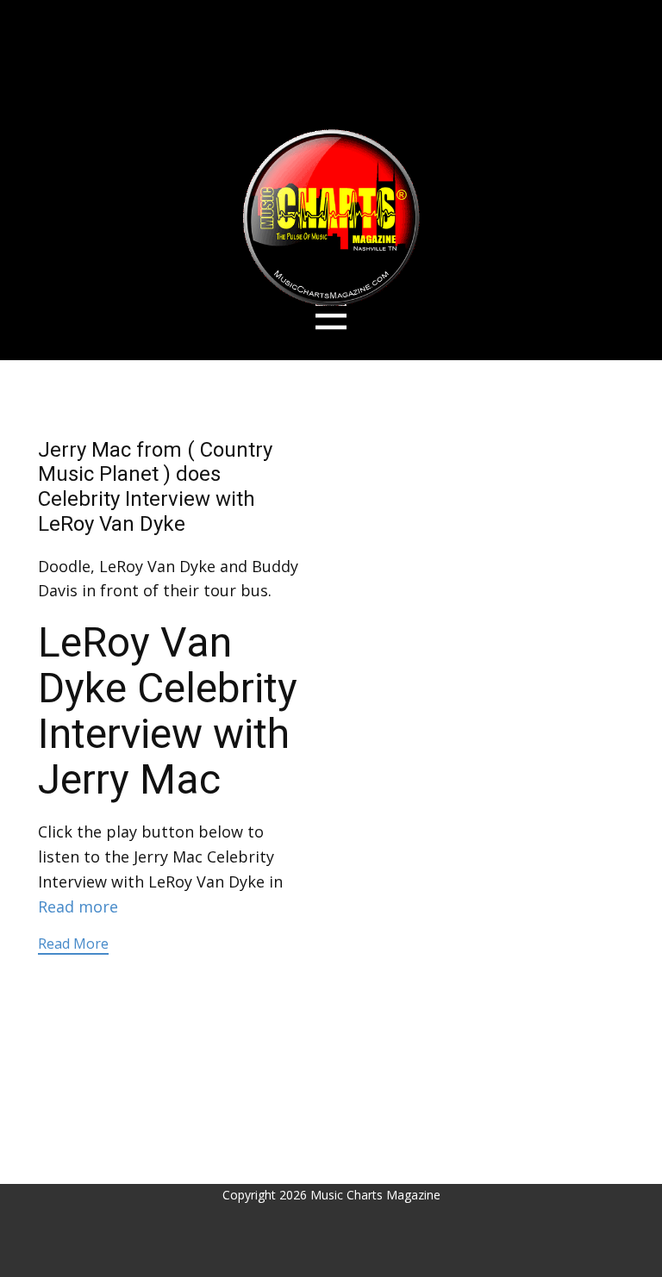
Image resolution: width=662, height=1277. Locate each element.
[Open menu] (331, 315)
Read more (78, 906)
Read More (73, 943)
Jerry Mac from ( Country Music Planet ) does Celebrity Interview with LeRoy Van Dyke (155, 487)
